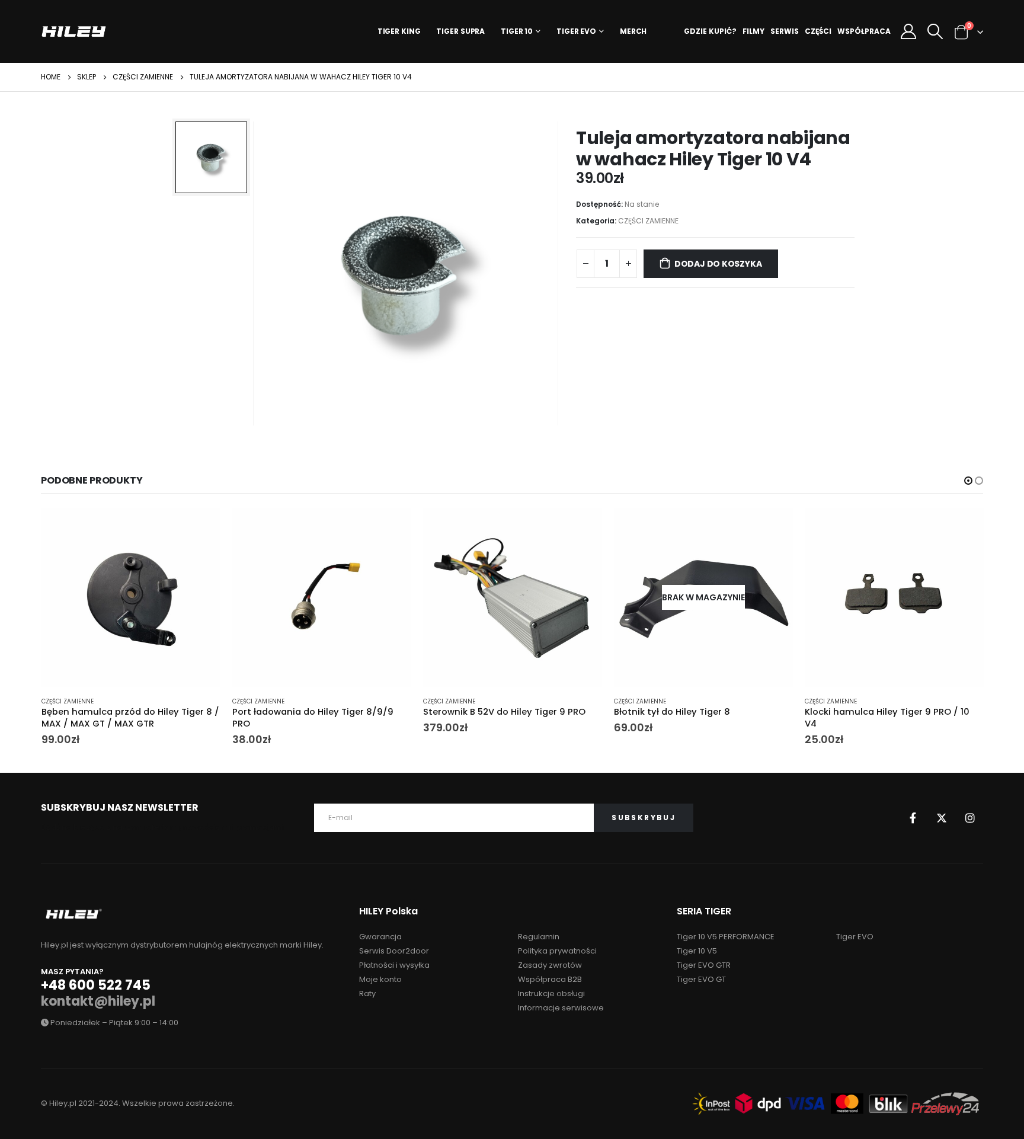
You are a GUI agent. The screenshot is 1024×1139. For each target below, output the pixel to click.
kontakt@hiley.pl (98, 1001)
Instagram (970, 818)
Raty (367, 993)
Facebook (913, 818)
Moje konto (380, 979)
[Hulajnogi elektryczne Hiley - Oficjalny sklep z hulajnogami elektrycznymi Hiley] (74, 31)
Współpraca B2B (550, 979)
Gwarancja (380, 936)
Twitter (941, 818)
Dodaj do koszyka (718, 264)
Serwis (784, 31)
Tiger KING (399, 31)
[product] (130, 597)
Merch (633, 31)
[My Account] (908, 31)
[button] (968, 480)
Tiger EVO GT (701, 979)
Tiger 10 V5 (697, 950)
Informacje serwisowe (561, 1007)
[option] (211, 157)
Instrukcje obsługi (551, 993)
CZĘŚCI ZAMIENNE (648, 221)
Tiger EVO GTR (704, 965)
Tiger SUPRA (460, 31)
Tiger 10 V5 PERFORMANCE (726, 936)
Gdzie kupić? (710, 31)
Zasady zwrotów (550, 965)
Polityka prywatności (557, 950)
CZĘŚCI (818, 31)
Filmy (753, 31)
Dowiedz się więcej (773, 527)
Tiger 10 (517, 31)
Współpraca (864, 31)
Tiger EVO (576, 31)
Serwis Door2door (394, 950)
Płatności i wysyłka (394, 965)
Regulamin (538, 936)
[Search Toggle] (935, 31)
